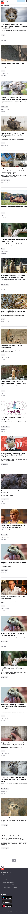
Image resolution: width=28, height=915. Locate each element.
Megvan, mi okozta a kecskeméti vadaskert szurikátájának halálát (12, 744)
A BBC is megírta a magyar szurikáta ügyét (13, 563)
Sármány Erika (4, 848)
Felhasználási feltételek (8, 882)
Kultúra (3, 111)
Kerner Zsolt (4, 570)
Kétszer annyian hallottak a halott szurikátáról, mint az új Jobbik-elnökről (13, 455)
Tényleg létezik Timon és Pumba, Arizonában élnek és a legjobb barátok (12, 135)
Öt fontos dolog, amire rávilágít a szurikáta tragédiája (12, 634)
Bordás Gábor (4, 641)
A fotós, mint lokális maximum (11, 836)
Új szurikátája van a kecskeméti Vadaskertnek (12, 492)
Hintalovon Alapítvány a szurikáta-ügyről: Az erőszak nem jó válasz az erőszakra (13, 706)
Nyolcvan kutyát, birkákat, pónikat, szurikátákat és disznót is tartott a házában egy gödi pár (13, 171)
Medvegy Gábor (4, 284)
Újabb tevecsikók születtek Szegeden (14, 206)
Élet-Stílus (3, 40)
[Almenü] (6, 1)
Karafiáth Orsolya (5, 426)
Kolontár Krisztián (5, 180)
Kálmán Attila (4, 464)
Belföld (3, 184)
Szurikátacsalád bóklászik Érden (12, 63)
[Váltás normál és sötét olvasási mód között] (10, 1)
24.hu (2, 35)
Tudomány (3, 217)
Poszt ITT (3, 431)
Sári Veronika (4, 825)
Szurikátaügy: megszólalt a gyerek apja (13, 669)
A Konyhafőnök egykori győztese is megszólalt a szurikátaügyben (13, 526)
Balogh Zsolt (4, 534)
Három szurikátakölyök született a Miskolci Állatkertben (13, 312)
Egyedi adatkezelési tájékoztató (10, 884)
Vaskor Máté (4, 677)
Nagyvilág (3, 253)
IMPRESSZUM (5, 879)
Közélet (3, 469)
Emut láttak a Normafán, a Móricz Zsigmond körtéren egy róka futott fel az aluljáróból (14, 26)
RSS (3, 874)
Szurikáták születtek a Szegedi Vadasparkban (11, 346)
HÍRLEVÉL (4, 877)
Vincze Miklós (4, 106)
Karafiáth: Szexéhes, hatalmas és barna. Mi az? (12, 418)
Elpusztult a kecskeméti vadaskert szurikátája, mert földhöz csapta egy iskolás (14, 779)
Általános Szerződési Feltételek (10, 887)
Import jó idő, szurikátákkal (10, 818)
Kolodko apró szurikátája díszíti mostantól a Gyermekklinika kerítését (14, 98)
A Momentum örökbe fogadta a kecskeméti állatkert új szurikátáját (13, 382)
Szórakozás (4, 147)
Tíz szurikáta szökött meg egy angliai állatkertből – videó (14, 240)
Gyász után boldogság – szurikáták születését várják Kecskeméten (13, 276)
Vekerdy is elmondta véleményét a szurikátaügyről (13, 597)
